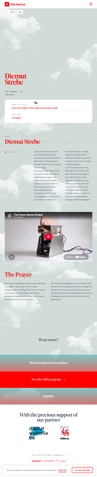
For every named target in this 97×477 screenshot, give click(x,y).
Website (15, 152)
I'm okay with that (82, 470)
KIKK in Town (16, 12)
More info (62, 470)
